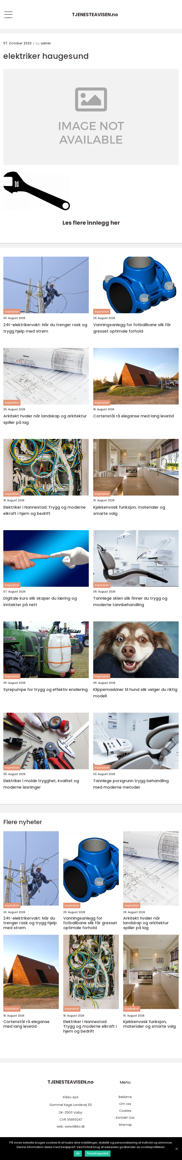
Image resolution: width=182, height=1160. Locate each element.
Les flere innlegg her (91, 223)
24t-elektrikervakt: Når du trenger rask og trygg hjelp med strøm (45, 328)
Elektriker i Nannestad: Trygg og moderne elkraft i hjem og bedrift (44, 510)
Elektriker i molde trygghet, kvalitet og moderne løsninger (41, 784)
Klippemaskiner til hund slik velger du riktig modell (135, 693)
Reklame (125, 1097)
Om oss (125, 1104)
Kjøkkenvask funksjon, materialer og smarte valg (129, 510)
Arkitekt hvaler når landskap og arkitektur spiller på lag (45, 419)
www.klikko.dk (75, 1126)
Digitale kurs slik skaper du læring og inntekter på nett (40, 601)
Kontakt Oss (125, 1117)
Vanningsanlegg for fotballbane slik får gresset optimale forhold (132, 328)
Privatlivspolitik (97, 1153)
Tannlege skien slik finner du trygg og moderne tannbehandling (130, 601)
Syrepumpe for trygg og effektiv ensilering (45, 689)
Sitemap (125, 1124)
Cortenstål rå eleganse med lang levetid (133, 416)
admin (46, 43)
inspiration (12, 311)
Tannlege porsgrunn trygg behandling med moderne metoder (131, 784)
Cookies (125, 1110)
